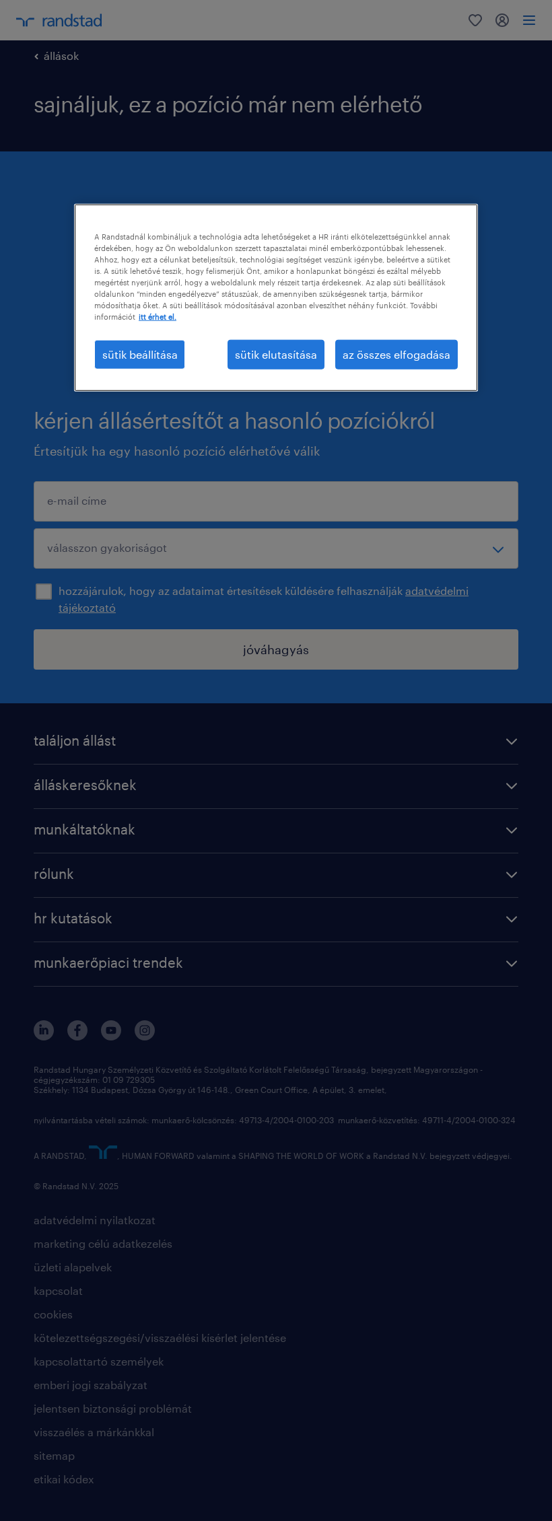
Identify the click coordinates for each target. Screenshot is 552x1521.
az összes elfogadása (396, 353)
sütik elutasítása (276, 353)
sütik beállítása (140, 353)
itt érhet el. (157, 316)
